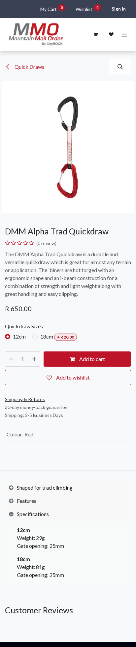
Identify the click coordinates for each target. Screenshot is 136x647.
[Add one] (34, 359)
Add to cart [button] (91, 359)
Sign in (119, 9)
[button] (120, 66)
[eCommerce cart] (95, 34)
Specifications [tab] (33, 514)
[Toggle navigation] (124, 34)
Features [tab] (26, 501)
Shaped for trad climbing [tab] (45, 487)
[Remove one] (11, 359)
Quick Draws (29, 66)
